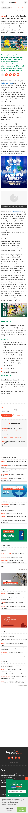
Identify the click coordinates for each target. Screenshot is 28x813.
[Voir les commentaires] (2, 74)
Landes (16, 437)
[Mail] (18, 74)
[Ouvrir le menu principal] (2, 2)
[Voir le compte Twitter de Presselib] (12, 758)
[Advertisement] (14, 703)
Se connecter (7, 415)
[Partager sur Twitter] (10, 74)
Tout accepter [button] (21, 809)
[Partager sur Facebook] (6, 74)
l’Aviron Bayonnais (7, 83)
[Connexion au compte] (25, 2)
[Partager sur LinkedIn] (14, 74)
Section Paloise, (16, 212)
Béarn (19, 7)
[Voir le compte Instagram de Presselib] (19, 758)
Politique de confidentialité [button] (9, 804)
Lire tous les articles (22, 525)
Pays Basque (14, 7)
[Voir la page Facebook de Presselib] (9, 758)
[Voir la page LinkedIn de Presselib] (16, 758)
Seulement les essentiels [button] (9, 809)
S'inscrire (18, 415)
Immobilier (13, 445)
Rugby (23, 7)
